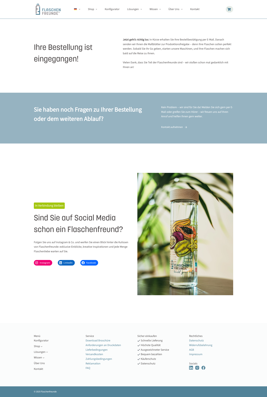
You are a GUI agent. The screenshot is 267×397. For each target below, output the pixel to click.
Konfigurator (112, 9)
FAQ (88, 368)
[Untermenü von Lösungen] (47, 352)
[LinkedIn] (191, 368)
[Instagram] (197, 368)
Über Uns (173, 9)
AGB (191, 350)
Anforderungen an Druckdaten (103, 345)
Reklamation (93, 363)
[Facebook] (203, 368)
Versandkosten (94, 354)
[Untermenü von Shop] (41, 346)
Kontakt (194, 9)
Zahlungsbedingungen (99, 359)
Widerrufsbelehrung (200, 345)
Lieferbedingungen (97, 350)
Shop (91, 9)
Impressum (195, 354)
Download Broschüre (98, 340)
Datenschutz (196, 340)
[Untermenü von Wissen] (43, 358)
